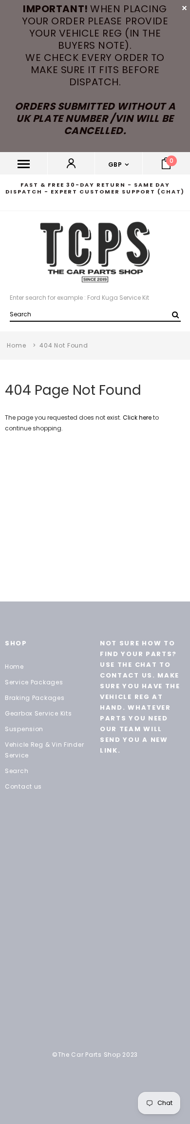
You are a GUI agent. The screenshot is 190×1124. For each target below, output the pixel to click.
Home (16, 345)
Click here (138, 417)
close (184, 8)
